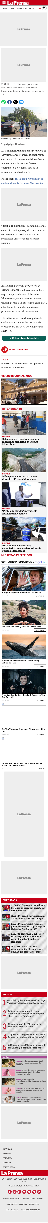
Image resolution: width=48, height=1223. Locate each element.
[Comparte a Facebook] (9, 102)
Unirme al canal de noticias (25, 338)
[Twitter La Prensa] (14, 1192)
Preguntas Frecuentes (30, 1210)
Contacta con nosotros (17, 1204)
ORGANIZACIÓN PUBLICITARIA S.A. (24, 1185)
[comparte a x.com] (15, 102)
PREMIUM (7, 1158)
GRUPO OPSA (9, 1167)
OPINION (7, 1162)
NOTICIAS (7, 1149)
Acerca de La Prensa (12, 1199)
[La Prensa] (12, 1173)
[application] (24, 392)
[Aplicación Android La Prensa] (34, 1192)
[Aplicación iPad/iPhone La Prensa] (29, 1192)
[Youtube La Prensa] (24, 1192)
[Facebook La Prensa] (9, 1192)
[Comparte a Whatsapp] (3, 102)
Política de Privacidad (33, 1199)
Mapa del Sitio (12, 1210)
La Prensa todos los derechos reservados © (24, 1180)
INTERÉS (7, 1153)
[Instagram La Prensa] (19, 1192)
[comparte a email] (21, 102)
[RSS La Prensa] (39, 1192)
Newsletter (34, 1204)
